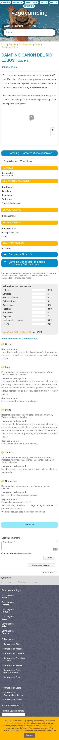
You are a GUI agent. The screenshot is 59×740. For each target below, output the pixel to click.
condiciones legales (22, 553)
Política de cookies (48, 730)
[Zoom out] (53, 134)
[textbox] (29, 32)
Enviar (49, 558)
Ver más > (29, 524)
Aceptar (29, 735)
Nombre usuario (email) (13, 711)
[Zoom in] (53, 130)
